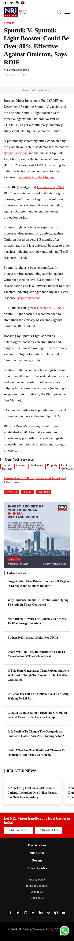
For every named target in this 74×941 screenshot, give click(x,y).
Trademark (36, 465)
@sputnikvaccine (16, 153)
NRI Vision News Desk (16, 69)
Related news (21, 771)
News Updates (37, 868)
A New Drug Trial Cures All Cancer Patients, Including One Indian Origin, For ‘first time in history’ (32, 792)
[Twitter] (11, 3)
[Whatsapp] (64, 935)
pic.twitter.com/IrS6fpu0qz (35, 177)
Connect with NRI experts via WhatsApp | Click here (35, 480)
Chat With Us (18, 830)
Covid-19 (9, 23)
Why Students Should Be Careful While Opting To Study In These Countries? (38, 602)
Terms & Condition (37, 885)
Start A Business (7, 466)
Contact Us (48, 830)
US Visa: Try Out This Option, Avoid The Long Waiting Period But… (38, 696)
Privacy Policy (37, 879)
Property (52, 465)
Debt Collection (67, 466)
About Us (37, 891)
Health (27, 492)
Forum (37, 860)
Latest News (16, 573)
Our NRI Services (19, 459)
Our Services (37, 845)
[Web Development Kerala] (58, 929)
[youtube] (23, 3)
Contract (21, 465)
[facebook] (6, 3)
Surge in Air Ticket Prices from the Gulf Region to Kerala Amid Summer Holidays (38, 583)
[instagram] (17, 3)
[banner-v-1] (37, 566)
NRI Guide (37, 853)
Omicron (44, 492)
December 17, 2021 (50, 187)
